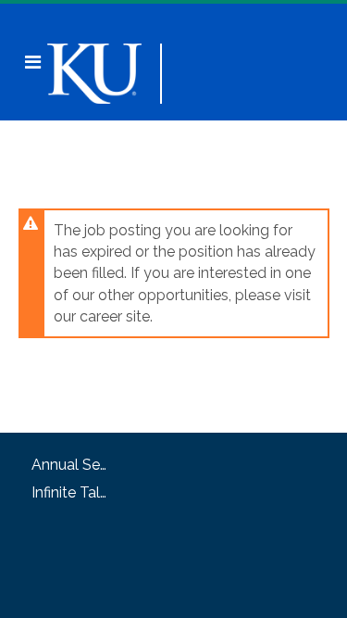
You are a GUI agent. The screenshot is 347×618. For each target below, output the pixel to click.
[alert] (174, 273)
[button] (33, 62)
